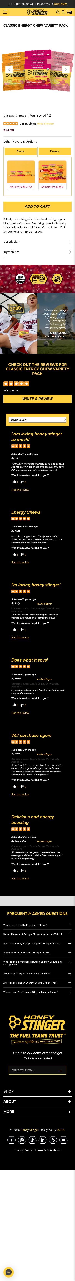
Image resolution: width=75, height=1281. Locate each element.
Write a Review (45, 123)
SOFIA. (61, 1130)
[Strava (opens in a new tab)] (53, 1140)
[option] (37, 70)
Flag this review (20, 490)
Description (11, 241)
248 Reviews (28, 123)
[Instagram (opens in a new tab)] (22, 1140)
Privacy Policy (23, 1150)
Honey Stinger (29, 1130)
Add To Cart (37, 206)
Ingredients (11, 252)
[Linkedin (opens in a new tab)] (42, 1140)
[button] (58, 12)
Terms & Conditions (47, 1150)
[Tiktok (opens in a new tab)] (32, 1140)
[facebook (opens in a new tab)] (11, 1140)
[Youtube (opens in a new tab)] (63, 1140)
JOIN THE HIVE (60, 1070)
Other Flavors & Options (20, 141)
